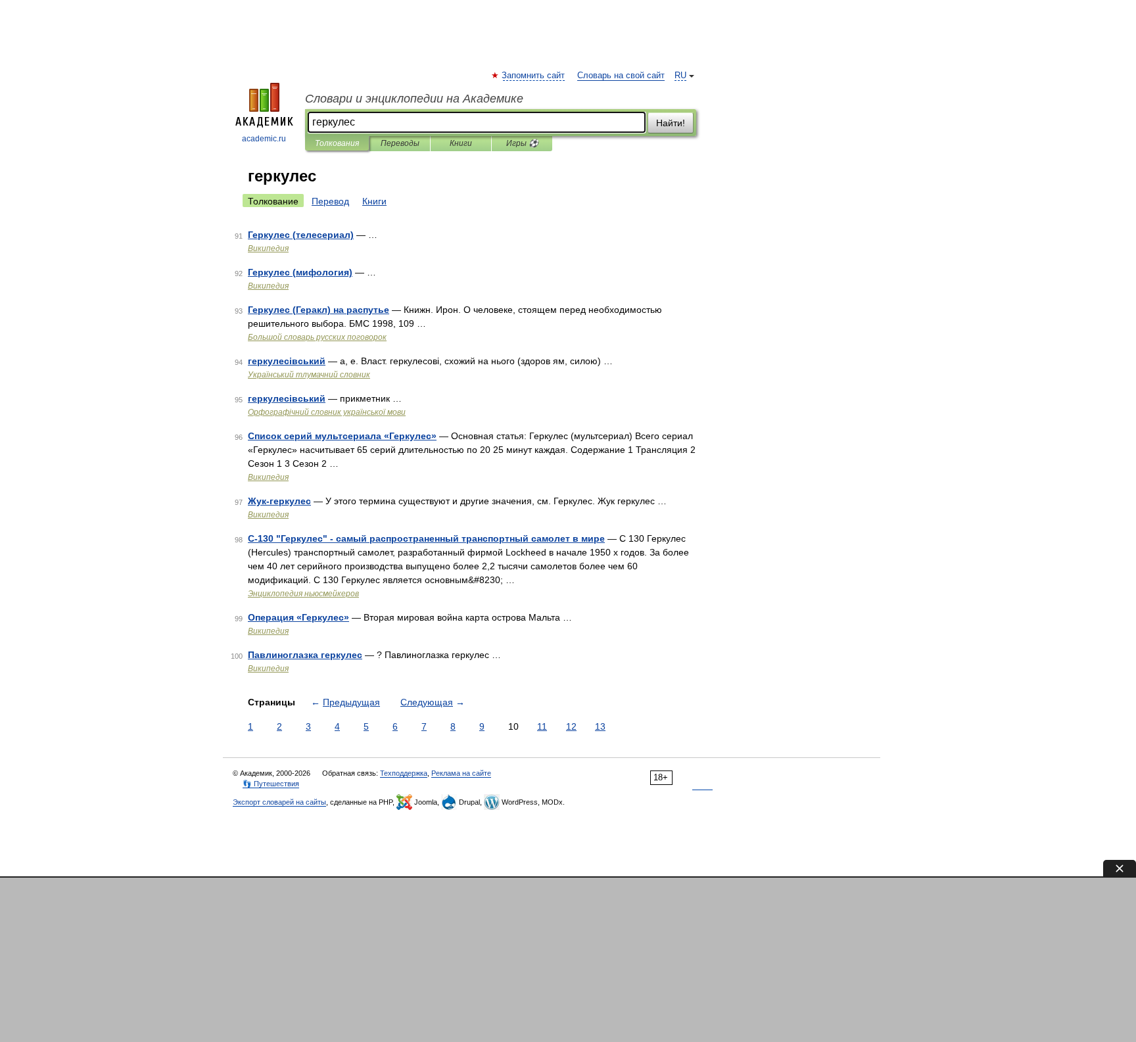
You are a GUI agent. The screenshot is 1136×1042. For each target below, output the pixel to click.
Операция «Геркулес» (298, 617)
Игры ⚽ (522, 143)
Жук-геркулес (279, 501)
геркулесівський (286, 361)
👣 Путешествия (271, 784)
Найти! (670, 123)
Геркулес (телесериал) (301, 234)
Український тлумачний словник (309, 374)
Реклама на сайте (461, 773)
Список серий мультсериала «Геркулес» (342, 436)
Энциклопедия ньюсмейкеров (303, 593)
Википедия (268, 248)
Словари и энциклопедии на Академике (414, 98)
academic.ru (264, 138)
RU (680, 75)
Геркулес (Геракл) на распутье (318, 309)
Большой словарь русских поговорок (317, 337)
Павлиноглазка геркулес (305, 655)
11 (542, 726)
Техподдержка (403, 773)
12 (571, 726)
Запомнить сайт (534, 75)
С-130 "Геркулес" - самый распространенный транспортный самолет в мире (426, 538)
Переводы (400, 143)
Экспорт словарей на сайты (279, 802)
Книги (461, 143)
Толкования (337, 143)
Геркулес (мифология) (300, 272)
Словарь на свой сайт (621, 75)
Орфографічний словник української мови (327, 412)
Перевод (330, 201)
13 (600, 726)
